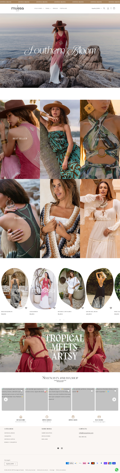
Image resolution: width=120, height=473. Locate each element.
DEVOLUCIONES (46, 436)
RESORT (60, 139)
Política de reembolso (61, 470)
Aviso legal (52, 470)
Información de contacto (42, 470)
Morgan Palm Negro (6, 311)
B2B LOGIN (45, 439)
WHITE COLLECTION (100, 218)
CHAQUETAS (7, 436)
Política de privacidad (30, 470)
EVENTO (100, 139)
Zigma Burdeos (34, 311)
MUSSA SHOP (11, 470)
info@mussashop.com (86, 433)
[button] (38, 8)
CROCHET (60, 218)
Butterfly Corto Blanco (65, 311)
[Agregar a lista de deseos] (26, 308)
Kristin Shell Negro (92, 311)
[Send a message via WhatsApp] (116, 469)
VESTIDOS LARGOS (9, 433)
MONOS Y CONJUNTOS (10, 442)
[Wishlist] (111, 8)
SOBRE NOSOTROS (47, 433)
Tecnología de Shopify (19, 470)
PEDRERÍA (20, 217)
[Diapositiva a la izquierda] (56, 320)
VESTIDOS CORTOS (9, 439)
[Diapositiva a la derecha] (64, 320)
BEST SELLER (20, 138)
